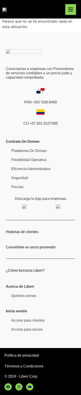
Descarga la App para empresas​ (40, 199)
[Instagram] (18, 386)
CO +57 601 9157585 (40, 123)
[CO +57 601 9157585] (40, 112)
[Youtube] (29, 386)
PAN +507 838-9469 (40, 102)
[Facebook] (8, 386)
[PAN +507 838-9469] (40, 91)
